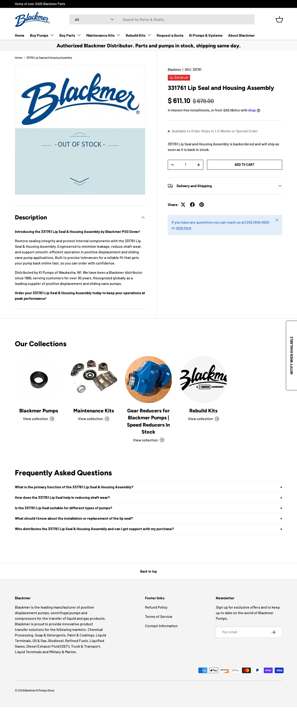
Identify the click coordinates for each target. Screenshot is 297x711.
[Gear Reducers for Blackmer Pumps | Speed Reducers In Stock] (148, 379)
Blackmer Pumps (38, 411)
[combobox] (162, 19)
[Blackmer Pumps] (38, 379)
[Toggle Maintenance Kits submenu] (118, 35)
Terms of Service (158, 616)
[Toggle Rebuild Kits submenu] (149, 35)
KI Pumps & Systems (206, 35)
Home (19, 35)
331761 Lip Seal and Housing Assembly (49, 57)
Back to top (148, 571)
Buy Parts (67, 35)
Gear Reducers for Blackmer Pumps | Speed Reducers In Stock (148, 421)
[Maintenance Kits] (93, 379)
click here (183, 227)
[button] (279, 19)
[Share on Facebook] (192, 204)
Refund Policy (156, 607)
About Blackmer (241, 35)
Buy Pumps (39, 35)
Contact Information (161, 625)
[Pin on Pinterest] (201, 204)
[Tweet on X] (183, 204)
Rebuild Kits (135, 35)
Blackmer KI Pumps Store (39, 690)
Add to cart (244, 164)
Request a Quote (170, 35)
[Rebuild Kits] (203, 379)
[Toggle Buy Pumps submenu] (52, 35)
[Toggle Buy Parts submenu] (79, 35)
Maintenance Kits (100, 35)
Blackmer (174, 70)
